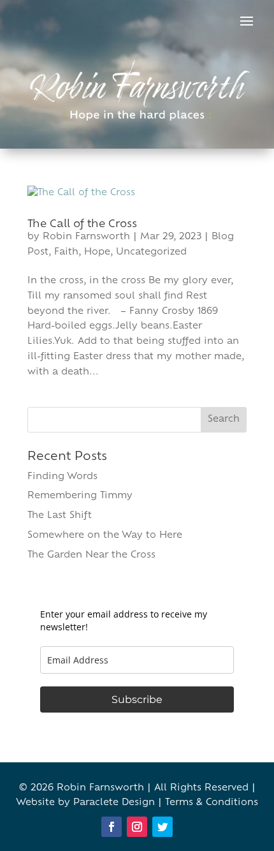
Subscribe (137, 699)
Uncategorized (151, 252)
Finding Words (62, 477)
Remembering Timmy (80, 496)
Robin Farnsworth (86, 237)
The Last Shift (59, 516)
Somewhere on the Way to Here (104, 535)
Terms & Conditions (211, 803)
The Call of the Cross (82, 224)
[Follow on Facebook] (111, 827)
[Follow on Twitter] (162, 827)
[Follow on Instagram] (137, 827)
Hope (97, 252)
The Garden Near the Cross (91, 555)
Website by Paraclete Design (85, 803)
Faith (66, 252)
